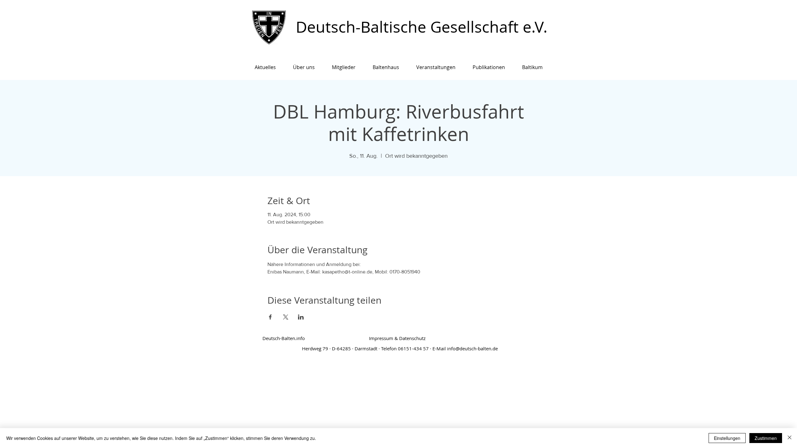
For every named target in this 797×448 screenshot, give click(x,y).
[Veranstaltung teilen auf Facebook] (270, 317)
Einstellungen (727, 438)
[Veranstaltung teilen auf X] (286, 317)
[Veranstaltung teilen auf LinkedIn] (301, 317)
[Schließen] (789, 438)
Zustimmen (766, 438)
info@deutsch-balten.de (472, 348)
